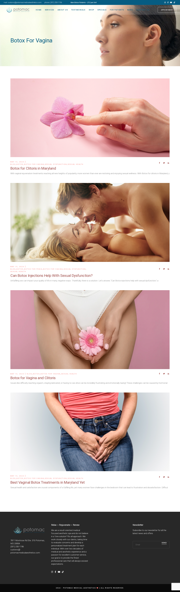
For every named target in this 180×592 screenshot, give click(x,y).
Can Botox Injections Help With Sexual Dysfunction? (51, 275)
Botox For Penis (33, 269)
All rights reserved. (112, 588)
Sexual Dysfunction (56, 164)
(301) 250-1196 (56, 2)
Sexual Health (75, 164)
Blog (13, 164)
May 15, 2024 (17, 162)
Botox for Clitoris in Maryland (33, 168)
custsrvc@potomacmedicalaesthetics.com (25, 2)
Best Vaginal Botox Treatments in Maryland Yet (47, 482)
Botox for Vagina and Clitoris (33, 378)
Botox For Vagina (34, 164)
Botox (20, 164)
